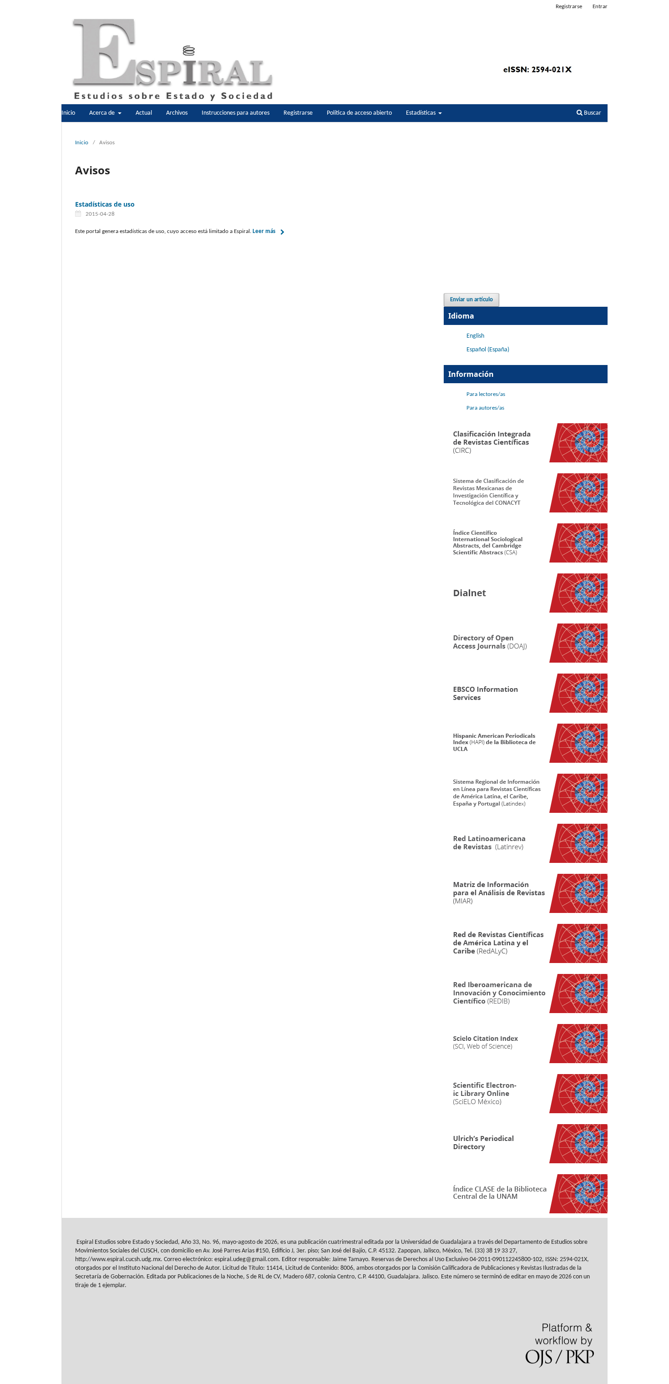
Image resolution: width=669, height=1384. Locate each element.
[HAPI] (526, 761)
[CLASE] (526, 1211)
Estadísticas (421, 113)
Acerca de (102, 113)
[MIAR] (526, 911)
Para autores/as (485, 408)
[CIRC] (526, 460)
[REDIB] (526, 1011)
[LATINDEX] (526, 811)
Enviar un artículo (471, 300)
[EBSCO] (526, 711)
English (475, 336)
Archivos (177, 113)
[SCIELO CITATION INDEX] (526, 1061)
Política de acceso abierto (359, 113)
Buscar (592, 113)
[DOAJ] (526, 661)
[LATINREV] (526, 861)
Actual (144, 113)
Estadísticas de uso (105, 204)
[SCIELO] (526, 1111)
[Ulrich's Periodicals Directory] (526, 1161)
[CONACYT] (526, 510)
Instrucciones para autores (235, 113)
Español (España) (487, 349)
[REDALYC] (526, 961)
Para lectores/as (485, 394)
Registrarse (298, 113)
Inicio (68, 113)
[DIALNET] (526, 611)
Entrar (600, 7)
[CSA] (526, 561)
